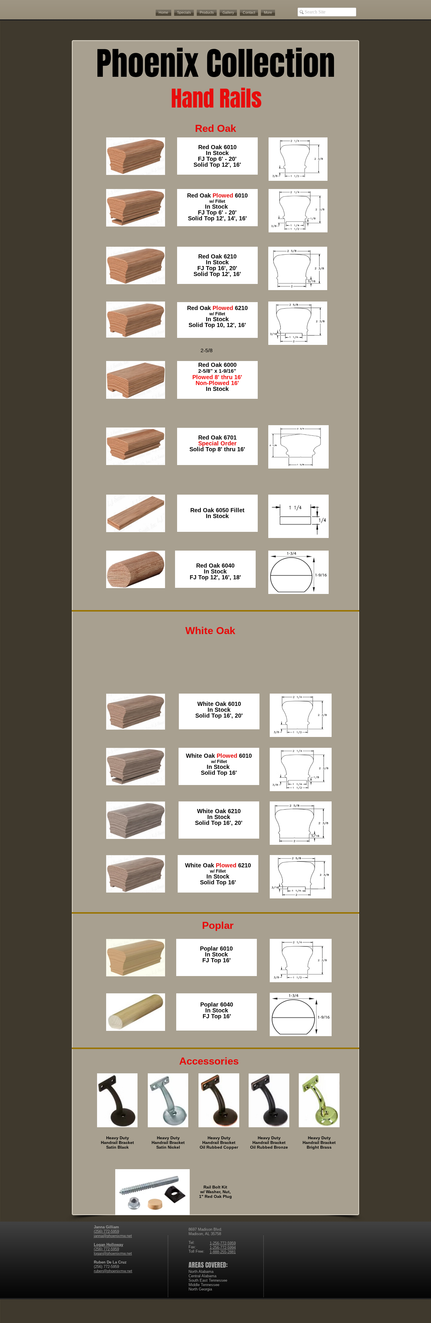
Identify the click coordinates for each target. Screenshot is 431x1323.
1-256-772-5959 (223, 1243)
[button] (206, 13)
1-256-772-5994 (223, 1247)
